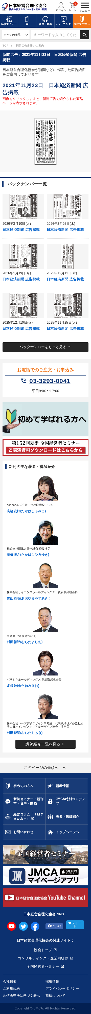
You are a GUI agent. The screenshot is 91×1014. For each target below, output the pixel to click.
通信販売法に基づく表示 (21, 995)
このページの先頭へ (45, 768)
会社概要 (9, 981)
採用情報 (52, 981)
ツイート (77, 924)
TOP (6, 45)
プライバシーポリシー (62, 988)
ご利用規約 (11, 988)
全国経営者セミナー (43, 966)
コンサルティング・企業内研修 (43, 958)
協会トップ (43, 950)
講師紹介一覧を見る (45, 743)
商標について (56, 995)
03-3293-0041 (45, 381)
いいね (56, 926)
